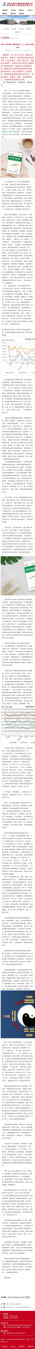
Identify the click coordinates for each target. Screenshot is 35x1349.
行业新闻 (6, 29)
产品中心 (30, 10)
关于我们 (13, 10)
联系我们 (21, 13)
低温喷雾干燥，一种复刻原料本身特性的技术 (18, 1307)
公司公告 (21, 29)
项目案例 (17, 32)
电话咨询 (31, 1346)
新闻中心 (21, 10)
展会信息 (28, 29)
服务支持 (13, 13)
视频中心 (4, 13)
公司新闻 (13, 29)
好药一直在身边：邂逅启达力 (14, 1304)
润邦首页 (4, 10)
